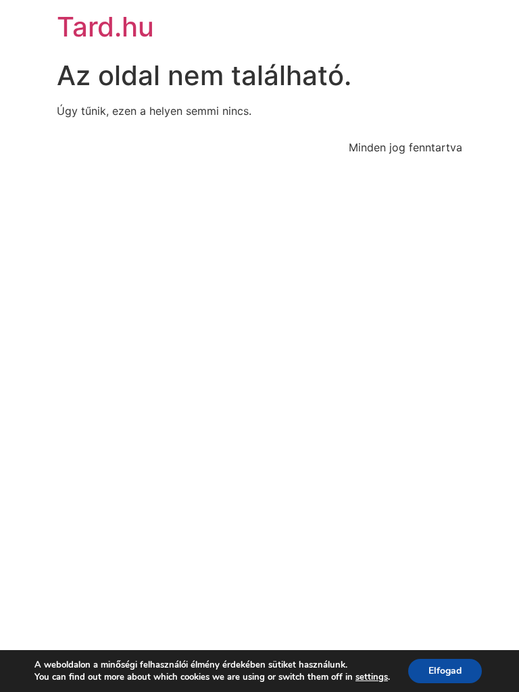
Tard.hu (105, 26)
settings (371, 677)
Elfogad (445, 670)
